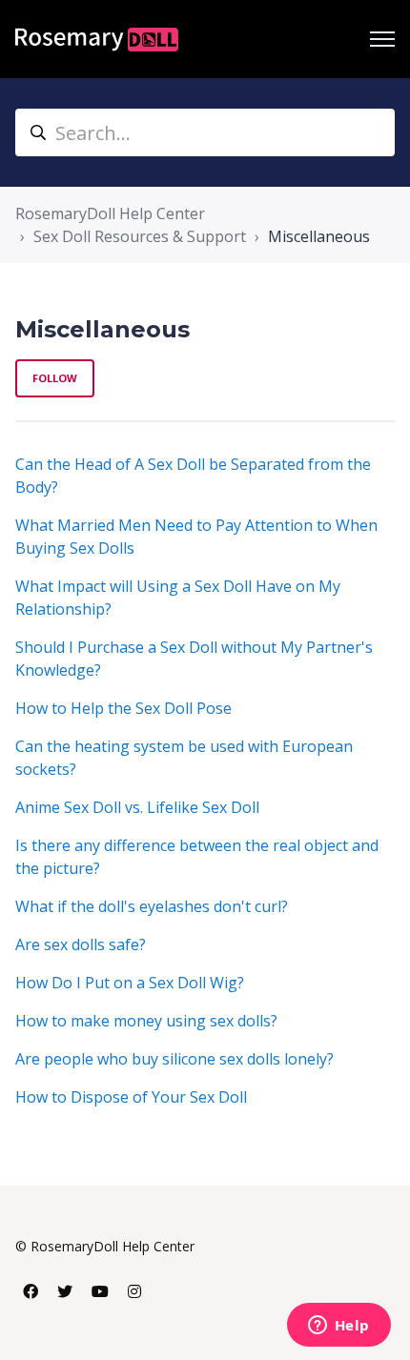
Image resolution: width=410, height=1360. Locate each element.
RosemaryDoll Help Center (110, 213)
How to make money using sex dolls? (146, 1020)
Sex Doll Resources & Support (139, 236)
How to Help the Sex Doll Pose (123, 708)
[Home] (96, 39)
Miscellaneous (319, 236)
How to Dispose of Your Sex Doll (131, 1096)
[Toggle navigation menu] (382, 39)
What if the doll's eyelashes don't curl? (151, 906)
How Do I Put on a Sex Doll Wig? (129, 982)
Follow (54, 378)
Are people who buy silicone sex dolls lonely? (174, 1058)
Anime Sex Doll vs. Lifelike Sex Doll (137, 807)
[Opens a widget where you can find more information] (338, 1326)
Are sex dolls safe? (80, 944)
